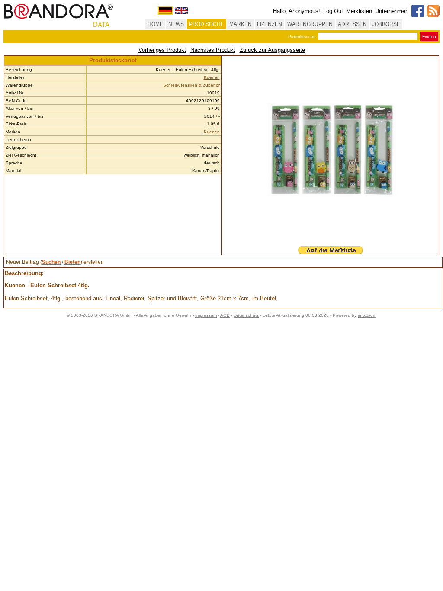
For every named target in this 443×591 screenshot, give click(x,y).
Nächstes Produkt (212, 50)
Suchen (51, 262)
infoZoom (367, 315)
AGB (225, 315)
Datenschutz (246, 315)
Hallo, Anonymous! (296, 11)
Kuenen (212, 77)
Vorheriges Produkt (162, 50)
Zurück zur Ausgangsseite (272, 50)
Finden (429, 36)
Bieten (72, 262)
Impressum (206, 315)
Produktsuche (302, 36)
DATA (101, 24)
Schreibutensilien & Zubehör (191, 85)
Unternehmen (391, 11)
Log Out (333, 11)
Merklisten (359, 11)
